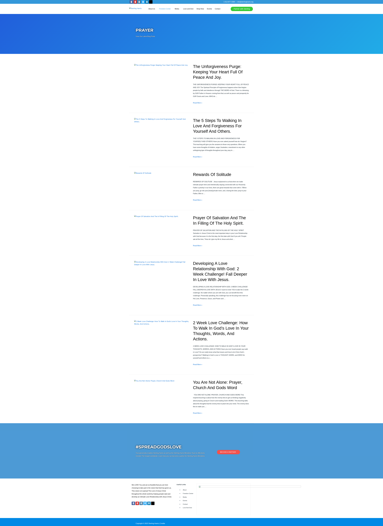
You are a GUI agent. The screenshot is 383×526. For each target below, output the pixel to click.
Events (209, 9)
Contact (217, 9)
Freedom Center (165, 9)
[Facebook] (131, 2)
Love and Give (188, 9)
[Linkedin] (147, 2)
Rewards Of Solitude (212, 174)
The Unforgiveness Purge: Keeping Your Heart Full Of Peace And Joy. (218, 72)
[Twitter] (143, 2)
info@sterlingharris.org (245, 2)
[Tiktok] (151, 2)
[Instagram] (139, 2)
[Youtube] (135, 2)
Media (177, 9)
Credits (162, 523)
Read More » (197, 103)
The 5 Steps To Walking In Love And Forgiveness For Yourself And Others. (217, 126)
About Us (151, 9)
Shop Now (200, 9)
